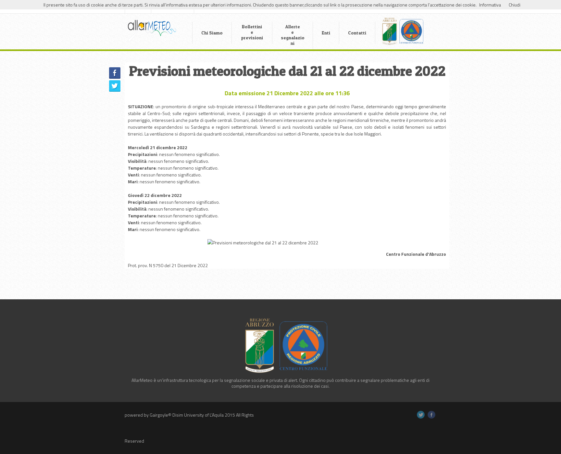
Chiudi (514, 4)
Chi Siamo (212, 32)
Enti (326, 32)
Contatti (357, 32)
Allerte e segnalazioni (293, 35)
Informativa (490, 4)
